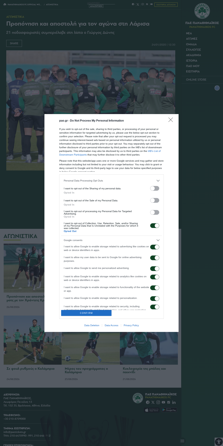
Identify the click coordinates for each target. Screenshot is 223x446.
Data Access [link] (111, 325)
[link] (171, 121)
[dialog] (111, 223)
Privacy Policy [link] (131, 325)
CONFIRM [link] (86, 313)
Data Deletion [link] (91, 325)
